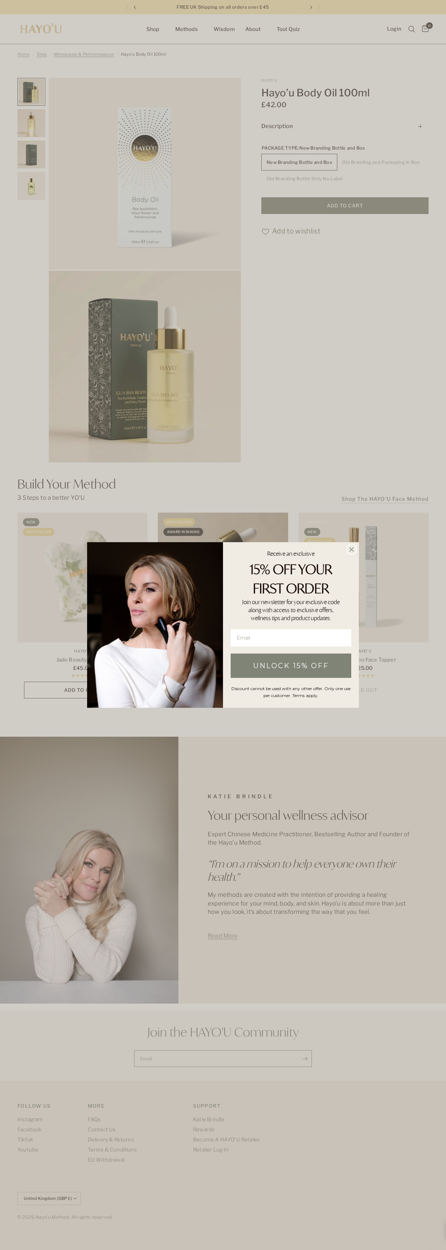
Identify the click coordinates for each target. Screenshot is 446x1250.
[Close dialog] (351, 549)
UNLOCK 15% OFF (291, 666)
